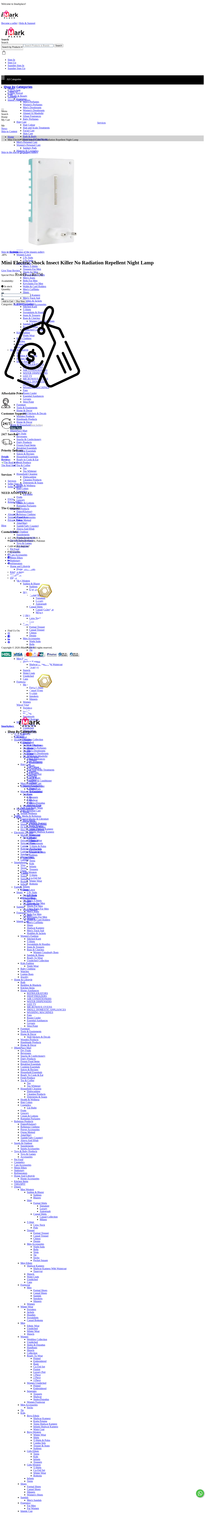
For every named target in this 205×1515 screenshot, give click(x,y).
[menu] (2, 109)
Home (11, 88)
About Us (13, 91)
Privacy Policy (15, 520)
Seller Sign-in (14, 486)
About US (13, 514)
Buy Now (20, 301)
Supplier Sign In (16, 65)
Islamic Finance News (19, 100)
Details (5, 456)
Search (58, 45)
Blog (10, 94)
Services (12, 97)
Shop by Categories (23, 304)
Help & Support (27, 23)
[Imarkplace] (15, 36)
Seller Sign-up (15, 483)
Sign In (11, 59)
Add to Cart (8, 301)
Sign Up (12, 62)
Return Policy (15, 502)
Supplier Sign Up (16, 68)
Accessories (40, 304)
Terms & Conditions (18, 517)
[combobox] (38, 45)
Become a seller (9, 23)
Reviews (5, 459)
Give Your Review (10, 270)
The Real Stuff (8, 465)
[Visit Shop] (10, 462)
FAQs (11, 499)
